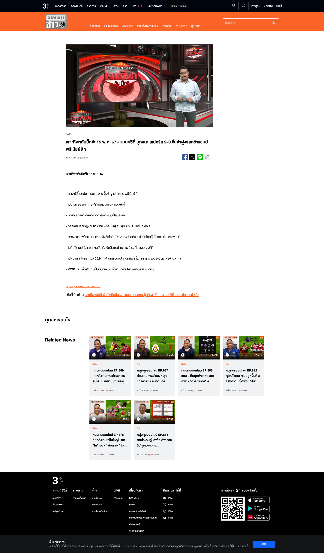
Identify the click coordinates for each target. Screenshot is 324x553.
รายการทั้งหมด (79, 498)
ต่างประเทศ (181, 26)
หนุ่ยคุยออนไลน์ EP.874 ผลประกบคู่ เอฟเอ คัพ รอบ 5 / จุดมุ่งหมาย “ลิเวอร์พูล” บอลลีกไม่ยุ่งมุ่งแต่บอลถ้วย (154, 440)
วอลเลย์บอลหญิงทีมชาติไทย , (144, 295)
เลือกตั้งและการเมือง (147, 26)
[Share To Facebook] (185, 157)
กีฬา (94, 364)
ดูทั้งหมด (195, 26)
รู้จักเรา (132, 504)
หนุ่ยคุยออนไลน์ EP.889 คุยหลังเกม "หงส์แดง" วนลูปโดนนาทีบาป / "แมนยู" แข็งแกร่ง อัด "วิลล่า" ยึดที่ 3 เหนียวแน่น (109, 376)
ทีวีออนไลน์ (118, 498)
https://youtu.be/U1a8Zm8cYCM (83, 287)
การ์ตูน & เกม (58, 511)
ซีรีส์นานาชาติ (58, 504)
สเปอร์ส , (181, 295)
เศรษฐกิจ (166, 26)
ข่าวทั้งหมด (97, 498)
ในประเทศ (95, 26)
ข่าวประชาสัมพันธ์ (99, 511)
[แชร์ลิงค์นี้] (207, 157)
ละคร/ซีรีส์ (56, 498)
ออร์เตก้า (193, 295)
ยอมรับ (264, 544)
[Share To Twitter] (192, 157)
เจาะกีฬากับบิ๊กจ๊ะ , (96, 295)
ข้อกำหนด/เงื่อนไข (136, 531)
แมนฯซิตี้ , (169, 295)
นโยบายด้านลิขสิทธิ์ (137, 511)
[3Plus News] (63, 22)
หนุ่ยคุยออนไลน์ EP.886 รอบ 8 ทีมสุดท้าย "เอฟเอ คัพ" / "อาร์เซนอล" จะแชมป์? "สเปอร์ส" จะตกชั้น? (197, 376)
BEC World (134, 498)
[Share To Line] (200, 157)
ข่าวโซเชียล (127, 26)
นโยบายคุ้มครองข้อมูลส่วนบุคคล (143, 518)
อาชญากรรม (111, 26)
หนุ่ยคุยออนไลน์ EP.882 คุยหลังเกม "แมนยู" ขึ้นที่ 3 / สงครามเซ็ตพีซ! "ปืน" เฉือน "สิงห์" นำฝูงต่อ (243, 376)
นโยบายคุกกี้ (134, 524)
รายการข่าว (97, 504)
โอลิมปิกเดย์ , (116, 295)
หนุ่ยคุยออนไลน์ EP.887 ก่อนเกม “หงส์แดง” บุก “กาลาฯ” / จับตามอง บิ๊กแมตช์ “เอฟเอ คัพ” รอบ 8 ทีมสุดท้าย (154, 376)
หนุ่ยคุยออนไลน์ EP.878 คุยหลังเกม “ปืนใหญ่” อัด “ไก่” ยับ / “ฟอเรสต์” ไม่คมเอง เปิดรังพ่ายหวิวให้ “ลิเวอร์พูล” (110, 440)
